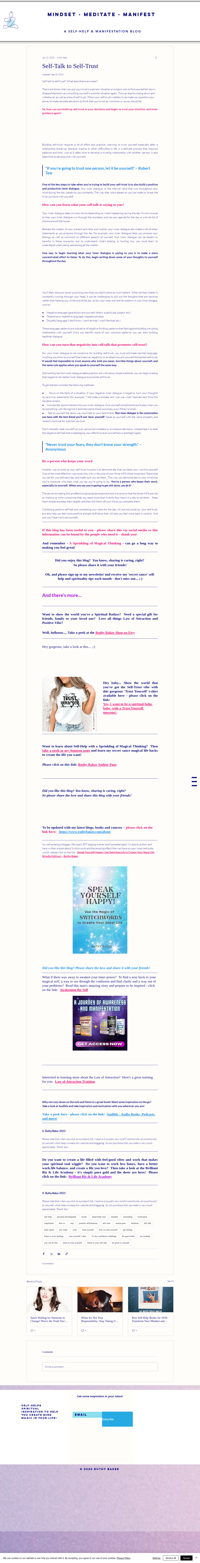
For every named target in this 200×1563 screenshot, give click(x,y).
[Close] (196, 1557)
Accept (186, 1558)
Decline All (171, 1558)
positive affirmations (88, 1256)
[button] (194, 781)
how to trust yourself (108, 1263)
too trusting (145, 1269)
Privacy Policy (123, 1558)
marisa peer (121, 1256)
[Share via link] (66, 1286)
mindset (114, 1250)
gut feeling (127, 1263)
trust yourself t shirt (77, 1269)
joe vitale (63, 1263)
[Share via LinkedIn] (59, 1286)
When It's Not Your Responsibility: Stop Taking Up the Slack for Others (99, 1352)
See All (170, 1314)
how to (62, 1256)
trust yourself (88, 1263)
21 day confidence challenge (104, 1269)
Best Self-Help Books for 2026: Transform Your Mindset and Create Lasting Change (150, 1352)
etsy (72, 1256)
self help (48, 1250)
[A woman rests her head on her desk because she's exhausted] (100, 1332)
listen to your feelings (53, 1269)
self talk (147, 1256)
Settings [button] (156, 1558)
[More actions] (156, 57)
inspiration (49, 1256)
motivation (142, 1250)
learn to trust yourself (72, 1276)
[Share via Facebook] (43, 1286)
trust (75, 1263)
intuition (135, 1256)
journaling (127, 1250)
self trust (106, 1256)
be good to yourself (120, 1276)
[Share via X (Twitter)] (51, 1286)
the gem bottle (128, 1269)
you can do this (51, 1276)
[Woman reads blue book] (150, 1332)
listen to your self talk (97, 1276)
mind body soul (99, 1250)
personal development (66, 1250)
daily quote (49, 1263)
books (84, 1250)
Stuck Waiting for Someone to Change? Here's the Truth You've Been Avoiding (49, 1352)
